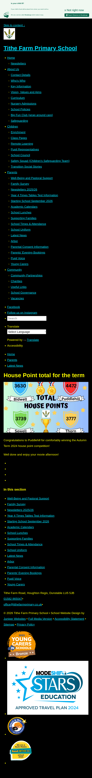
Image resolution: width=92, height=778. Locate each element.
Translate (33, 339)
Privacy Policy (26, 624)
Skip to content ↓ (14, 25)
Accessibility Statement (69, 618)
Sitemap (9, 624)
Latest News (15, 365)
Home (11, 354)
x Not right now (74, 10)
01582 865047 (13, 598)
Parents (12, 360)
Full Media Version (40, 618)
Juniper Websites (15, 618)
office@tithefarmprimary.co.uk (23, 604)
